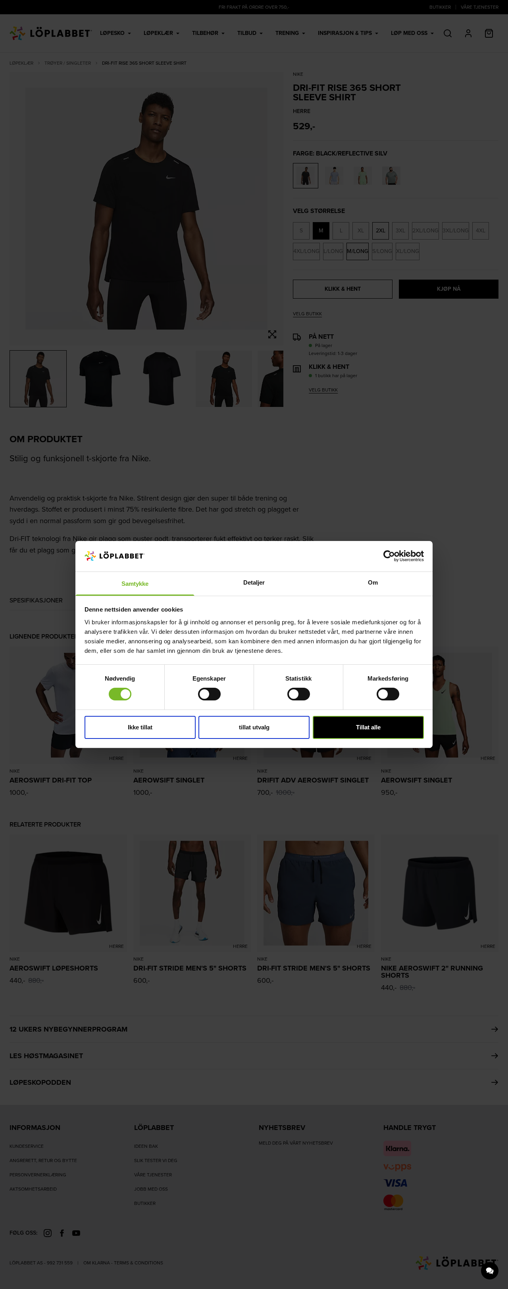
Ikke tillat (140, 727)
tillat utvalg (254, 727)
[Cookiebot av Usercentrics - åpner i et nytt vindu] (389, 556)
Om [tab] (373, 582)
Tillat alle (368, 727)
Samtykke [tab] (135, 583)
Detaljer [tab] (254, 582)
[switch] (209, 694)
